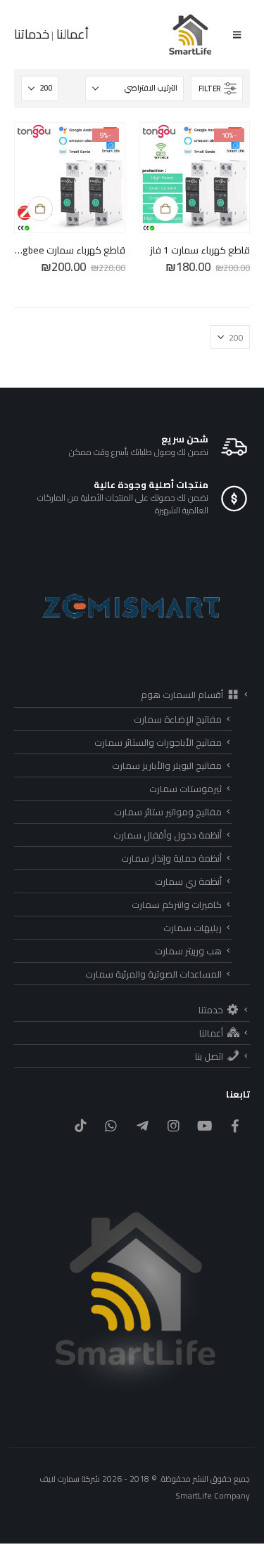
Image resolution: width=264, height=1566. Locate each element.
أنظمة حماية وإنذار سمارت (171, 858)
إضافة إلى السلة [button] (165, 208)
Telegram (142, 1125)
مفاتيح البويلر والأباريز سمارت (167, 765)
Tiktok (80, 1125)
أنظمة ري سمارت (188, 881)
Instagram (174, 1125)
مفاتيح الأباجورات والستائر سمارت (158, 742)
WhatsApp (111, 1125)
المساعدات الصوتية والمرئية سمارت (153, 974)
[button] (237, 34)
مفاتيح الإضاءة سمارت (178, 719)
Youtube (204, 1125)
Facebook (235, 1125)
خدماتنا (31, 34)
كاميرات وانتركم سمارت (177, 904)
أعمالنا (71, 34)
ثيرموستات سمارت (185, 788)
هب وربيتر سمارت (188, 950)
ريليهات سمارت (192, 927)
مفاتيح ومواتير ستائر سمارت (168, 811)
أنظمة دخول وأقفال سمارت (167, 835)
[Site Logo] (191, 34)
